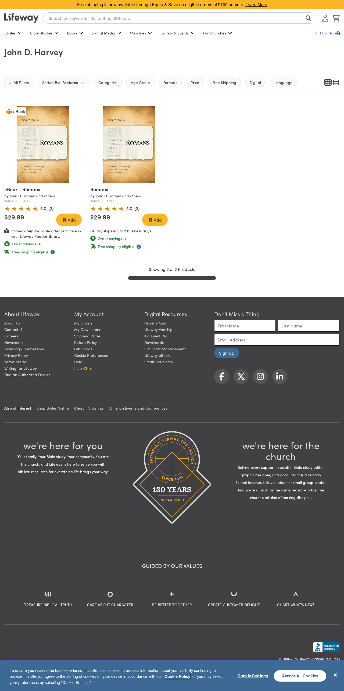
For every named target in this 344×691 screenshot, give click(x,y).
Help (78, 361)
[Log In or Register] (325, 18)
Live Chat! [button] (84, 368)
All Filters (21, 82)
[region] (172, 675)
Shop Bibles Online (53, 408)
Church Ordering (88, 408)
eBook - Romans (22, 189)
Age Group (140, 82)
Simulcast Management (165, 348)
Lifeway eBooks (157, 355)
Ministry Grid (155, 323)
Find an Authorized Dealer (27, 374)
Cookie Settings (253, 675)
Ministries (138, 33)
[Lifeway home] (21, 18)
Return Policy (85, 342)
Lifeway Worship (158, 329)
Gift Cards (83, 348)
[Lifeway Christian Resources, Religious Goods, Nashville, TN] (326, 647)
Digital (255, 82)
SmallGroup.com (158, 361)
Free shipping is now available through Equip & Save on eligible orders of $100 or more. (172, 4)
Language (283, 82)
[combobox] (179, 18)
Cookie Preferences (91, 355)
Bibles (10, 33)
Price (195, 82)
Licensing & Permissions (24, 348)
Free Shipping (224, 82)
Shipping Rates (87, 335)
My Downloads (87, 329)
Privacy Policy (16, 355)
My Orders (83, 323)
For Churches (214, 33)
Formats (170, 82)
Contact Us (13, 329)
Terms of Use (15, 361)
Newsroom (13, 342)
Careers (11, 335)
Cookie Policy (177, 676)
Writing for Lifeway (20, 368)
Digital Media (103, 33)
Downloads (154, 342)
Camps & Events (174, 33)
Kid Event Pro (155, 335)
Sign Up (226, 353)
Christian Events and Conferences (138, 408)
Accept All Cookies (300, 675)
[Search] (307, 18)
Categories (107, 82)
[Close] (335, 675)
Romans (99, 189)
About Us (12, 323)
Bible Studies (41, 33)
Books (72, 33)
